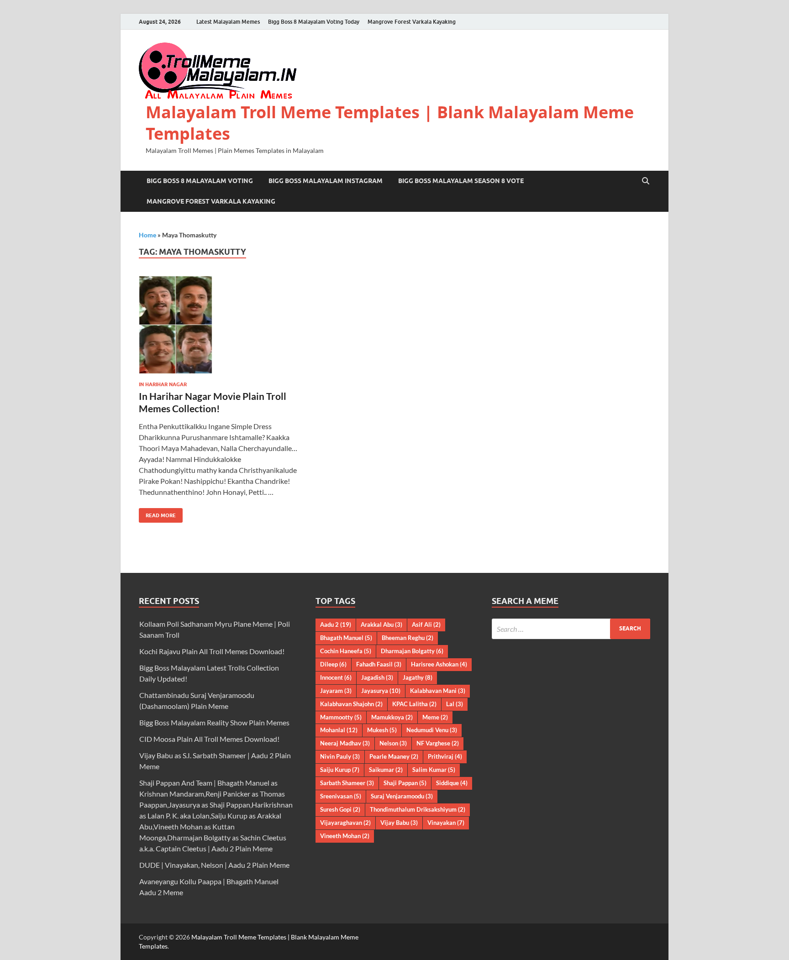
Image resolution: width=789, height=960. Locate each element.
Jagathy (417, 677)
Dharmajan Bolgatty (412, 651)
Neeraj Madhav (345, 743)
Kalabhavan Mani (437, 690)
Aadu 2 (335, 624)
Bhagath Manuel (346, 637)
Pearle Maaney (393, 756)
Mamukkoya (392, 717)
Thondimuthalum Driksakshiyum (417, 809)
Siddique (452, 783)
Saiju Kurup (339, 769)
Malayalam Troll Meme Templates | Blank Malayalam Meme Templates (390, 123)
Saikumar (386, 769)
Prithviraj (445, 756)
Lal (454, 704)
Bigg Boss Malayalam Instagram (325, 180)
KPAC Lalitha (414, 704)
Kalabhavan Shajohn (351, 704)
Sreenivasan (340, 796)
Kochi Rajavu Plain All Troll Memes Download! (211, 651)
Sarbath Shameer (347, 783)
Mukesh (382, 730)
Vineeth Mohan (344, 835)
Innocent (336, 677)
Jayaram (336, 690)
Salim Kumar (433, 769)
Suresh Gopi (340, 809)
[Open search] (645, 181)
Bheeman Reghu (407, 637)
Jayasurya (380, 690)
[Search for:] (571, 629)
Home (147, 235)
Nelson (393, 743)
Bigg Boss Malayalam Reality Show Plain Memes (214, 722)
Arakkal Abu (381, 624)
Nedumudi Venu (431, 730)
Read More (157, 513)
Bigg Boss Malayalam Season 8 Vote (461, 180)
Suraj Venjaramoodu (402, 796)
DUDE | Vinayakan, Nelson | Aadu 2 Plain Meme (214, 864)
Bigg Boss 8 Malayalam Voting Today (313, 21)
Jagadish (377, 677)
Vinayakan (445, 822)
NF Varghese (437, 743)
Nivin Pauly (340, 756)
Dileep (333, 664)
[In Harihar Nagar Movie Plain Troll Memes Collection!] (218, 325)
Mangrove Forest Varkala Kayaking (412, 21)
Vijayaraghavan (345, 822)
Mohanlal (339, 730)
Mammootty (341, 717)
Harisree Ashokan (439, 664)
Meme (435, 717)
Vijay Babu (399, 822)
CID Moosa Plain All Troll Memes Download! (209, 738)
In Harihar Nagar (163, 384)
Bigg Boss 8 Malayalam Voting (200, 180)
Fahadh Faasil (378, 664)
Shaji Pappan (405, 783)
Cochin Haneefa (345, 651)
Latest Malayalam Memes (228, 21)
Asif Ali (426, 624)
